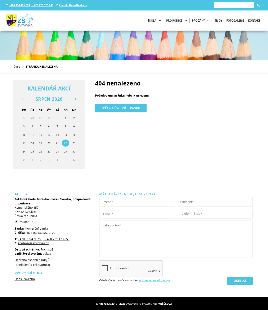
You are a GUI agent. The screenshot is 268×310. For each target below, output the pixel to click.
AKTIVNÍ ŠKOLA (162, 304)
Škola (152, 20)
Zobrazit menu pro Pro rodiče (185, 20)
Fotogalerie (235, 20)
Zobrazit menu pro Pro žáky (208, 20)
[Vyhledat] (258, 5)
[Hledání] (234, 5)
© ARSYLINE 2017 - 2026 (110, 304)
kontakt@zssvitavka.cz (73, 5)
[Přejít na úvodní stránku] (31, 20)
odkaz (47, 254)
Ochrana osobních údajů (32, 260)
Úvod (16, 66)
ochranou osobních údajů (154, 280)
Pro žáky (198, 20)
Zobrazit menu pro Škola (160, 20)
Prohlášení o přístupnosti (32, 265)
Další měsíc (75, 99)
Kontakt (254, 20)
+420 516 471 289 (19, 5)
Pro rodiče (174, 20)
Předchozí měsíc (23, 99)
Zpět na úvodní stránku (121, 108)
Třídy (218, 20)
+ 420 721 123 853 (42, 5)
